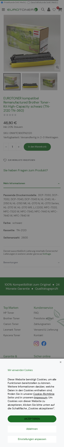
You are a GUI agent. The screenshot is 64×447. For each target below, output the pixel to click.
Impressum (40, 397)
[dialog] (32, 223)
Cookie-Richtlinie (43, 394)
